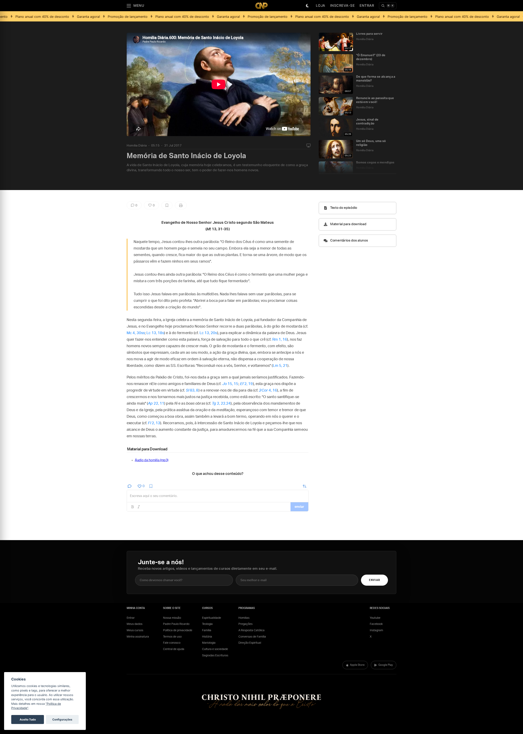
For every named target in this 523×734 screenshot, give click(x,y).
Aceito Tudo (28, 719)
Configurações (62, 719)
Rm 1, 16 (279, 339)
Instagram (376, 630)
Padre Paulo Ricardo (176, 624)
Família (206, 630)
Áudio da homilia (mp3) (151, 460)
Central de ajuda (173, 649)
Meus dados (134, 624)
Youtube (375, 618)
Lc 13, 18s (155, 333)
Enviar (374, 580)
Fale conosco (171, 642)
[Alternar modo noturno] (307, 5)
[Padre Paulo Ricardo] (261, 5)
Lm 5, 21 (280, 366)
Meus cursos (135, 630)
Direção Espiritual (249, 642)
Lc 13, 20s (208, 333)
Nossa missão (172, 618)
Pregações (245, 624)
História (207, 636)
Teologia (207, 624)
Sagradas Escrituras (215, 655)
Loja (320, 5)
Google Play (385, 665)
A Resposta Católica (251, 630)
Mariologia (209, 642)
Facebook (376, 624)
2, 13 (154, 423)
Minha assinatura (138, 636)
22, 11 (156, 403)
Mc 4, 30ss (136, 333)
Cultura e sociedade (215, 649)
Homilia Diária (137, 145)
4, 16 (268, 390)
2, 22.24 (221, 403)
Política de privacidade (177, 630)
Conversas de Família (252, 636)
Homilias (243, 618)
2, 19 (246, 384)
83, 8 (192, 390)
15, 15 (230, 384)
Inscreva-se (342, 5)
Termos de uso (172, 636)
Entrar (367, 5)
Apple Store (357, 665)
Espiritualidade (211, 618)
